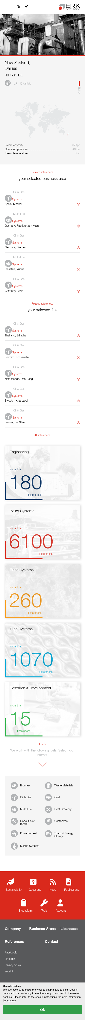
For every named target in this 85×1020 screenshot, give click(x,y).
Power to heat (28, 833)
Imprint (9, 971)
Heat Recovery (62, 809)
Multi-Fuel (26, 809)
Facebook (11, 952)
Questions (35, 890)
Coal (57, 797)
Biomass (25, 785)
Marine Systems (29, 846)
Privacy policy (13, 965)
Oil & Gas (25, 797)
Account (61, 910)
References (14, 942)
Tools (44, 910)
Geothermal (61, 821)
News (52, 890)
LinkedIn (10, 959)
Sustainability (14, 890)
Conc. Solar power (27, 822)
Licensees (69, 929)
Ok (42, 1010)
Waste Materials (63, 785)
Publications (71, 890)
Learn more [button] (9, 1000)
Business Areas (42, 929)
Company (13, 929)
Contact (51, 942)
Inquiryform (26, 910)
